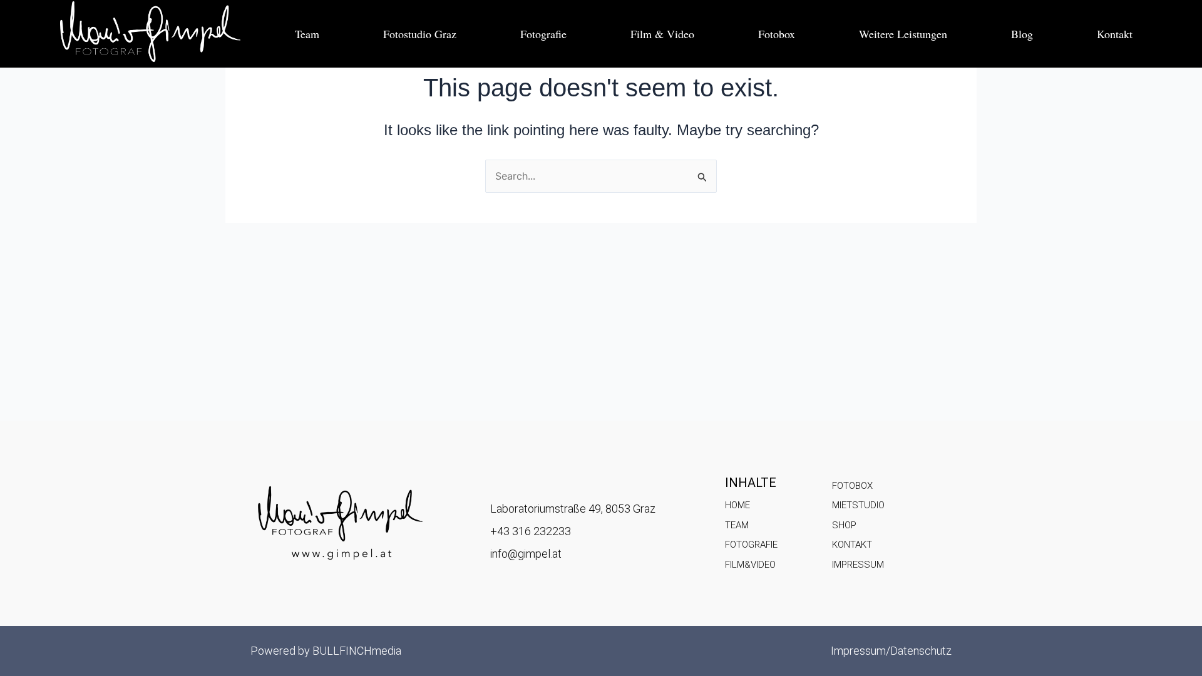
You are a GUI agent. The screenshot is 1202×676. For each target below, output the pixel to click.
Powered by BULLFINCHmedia (325, 650)
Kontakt (1115, 33)
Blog (1022, 33)
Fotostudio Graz (419, 33)
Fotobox (776, 33)
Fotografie (543, 33)
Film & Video (662, 33)
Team (307, 33)
